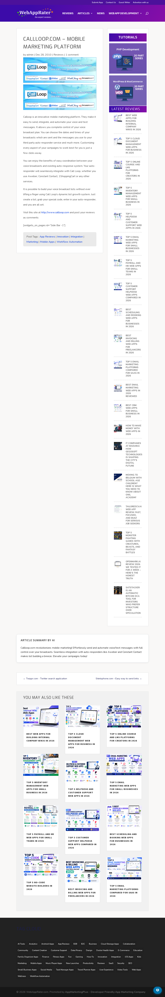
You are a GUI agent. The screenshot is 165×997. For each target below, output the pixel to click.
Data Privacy (76, 950)
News (101, 13)
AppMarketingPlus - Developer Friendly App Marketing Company (105, 992)
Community (23, 950)
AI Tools (21, 944)
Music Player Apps (54, 963)
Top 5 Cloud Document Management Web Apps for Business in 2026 (133, 145)
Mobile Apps (47, 242)
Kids (139, 957)
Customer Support (59, 950)
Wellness (22, 976)
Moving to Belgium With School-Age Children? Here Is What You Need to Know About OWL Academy (134, 486)
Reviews (67, 13)
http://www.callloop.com (55, 212)
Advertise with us (141, 2)
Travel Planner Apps (86, 969)
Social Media (46, 969)
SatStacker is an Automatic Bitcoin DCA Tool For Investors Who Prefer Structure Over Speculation (133, 600)
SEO (130, 963)
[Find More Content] (157, 990)
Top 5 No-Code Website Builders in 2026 (39, 886)
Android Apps (47, 944)
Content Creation (39, 950)
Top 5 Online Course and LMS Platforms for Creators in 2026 (133, 170)
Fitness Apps (58, 957)
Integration (77, 236)
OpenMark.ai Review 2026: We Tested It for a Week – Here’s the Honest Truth (133, 570)
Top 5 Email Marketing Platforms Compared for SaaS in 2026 (133, 368)
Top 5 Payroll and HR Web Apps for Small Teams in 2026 (133, 267)
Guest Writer (124, 2)
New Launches (72, 963)
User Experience (106, 969)
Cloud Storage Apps (110, 944)
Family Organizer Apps (28, 957)
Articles (84, 13)
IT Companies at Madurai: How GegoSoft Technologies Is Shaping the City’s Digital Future (134, 454)
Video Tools (122, 969)
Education (137, 950)
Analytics (33, 944)
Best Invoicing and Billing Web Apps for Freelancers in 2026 (133, 344)
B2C (83, 944)
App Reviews (47, 236)
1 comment (72, 55)
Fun (70, 957)
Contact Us (111, 2)
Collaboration (129, 944)
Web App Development (124, 13)
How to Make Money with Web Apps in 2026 (133, 430)
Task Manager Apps (65, 969)
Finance (45, 957)
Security (120, 963)
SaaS (111, 963)
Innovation (63, 236)
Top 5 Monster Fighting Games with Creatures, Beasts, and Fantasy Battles (133, 542)
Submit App (97, 2)
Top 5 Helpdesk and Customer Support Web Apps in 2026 (134, 221)
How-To (90, 957)
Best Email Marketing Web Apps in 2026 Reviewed (133, 391)
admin (30, 55)
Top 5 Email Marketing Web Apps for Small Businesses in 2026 (132, 244)
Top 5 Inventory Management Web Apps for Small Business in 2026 (133, 196)
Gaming (79, 957)
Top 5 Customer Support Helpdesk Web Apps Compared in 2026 (133, 292)
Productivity (88, 963)
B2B (75, 944)
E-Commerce (123, 950)
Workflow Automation (69, 242)
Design (89, 950)
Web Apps (136, 969)
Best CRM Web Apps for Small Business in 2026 (133, 411)
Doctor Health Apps (105, 950)
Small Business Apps (27, 969)
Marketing (32, 242)
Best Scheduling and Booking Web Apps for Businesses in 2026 (133, 318)
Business (93, 944)
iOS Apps (129, 957)
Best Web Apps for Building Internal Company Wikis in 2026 (133, 122)
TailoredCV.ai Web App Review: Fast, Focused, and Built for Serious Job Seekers (134, 515)
